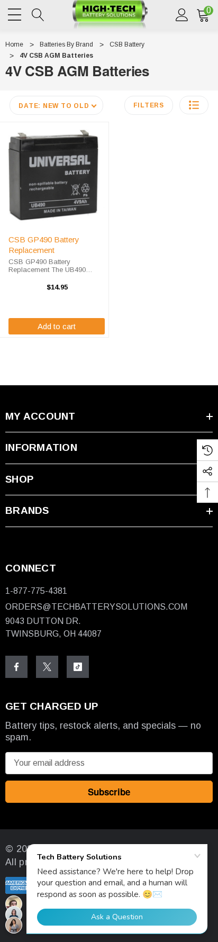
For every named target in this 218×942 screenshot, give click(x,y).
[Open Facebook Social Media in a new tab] (16, 667)
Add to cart (57, 326)
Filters (148, 105)
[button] (193, 105)
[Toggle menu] (16, 13)
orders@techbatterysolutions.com (96, 606)
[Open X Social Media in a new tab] (47, 667)
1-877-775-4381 (36, 590)
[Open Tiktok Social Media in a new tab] (78, 667)
